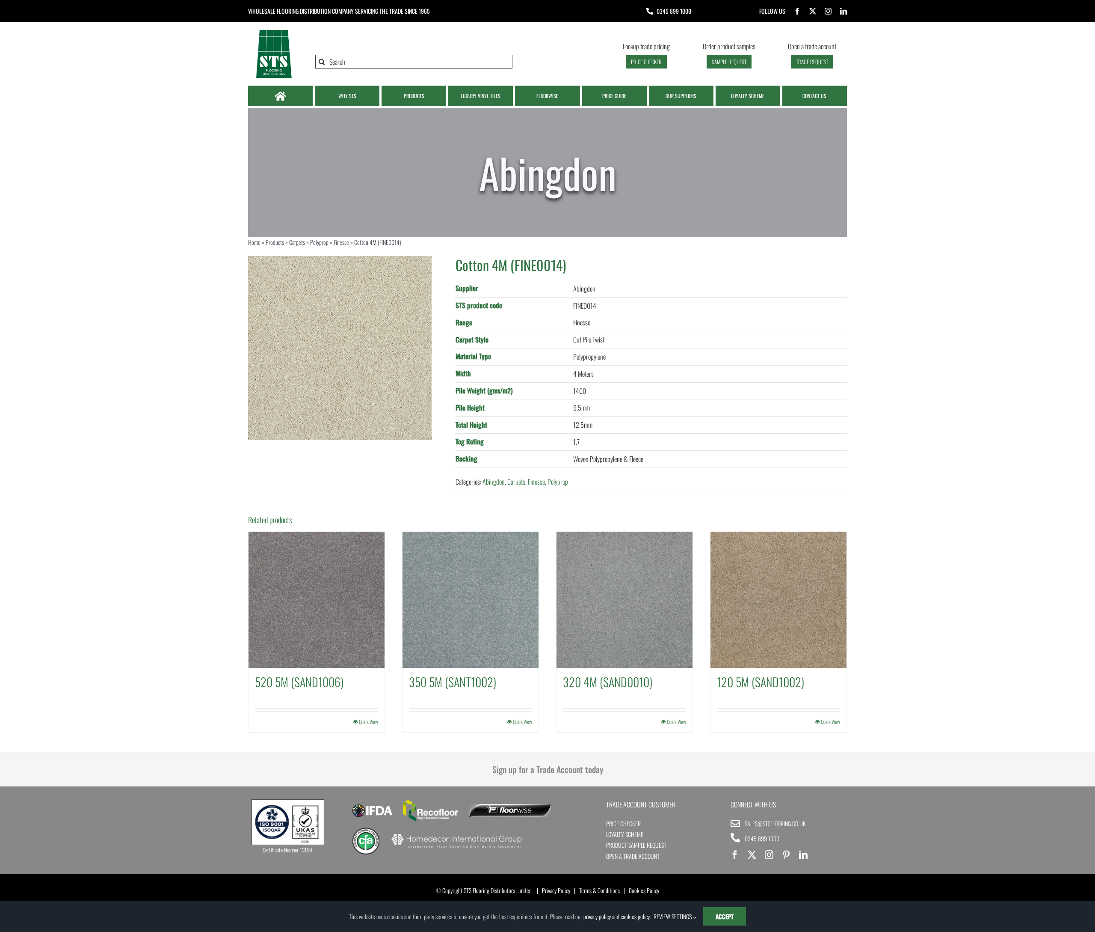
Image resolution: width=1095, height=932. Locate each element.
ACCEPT (725, 916)
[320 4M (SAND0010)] (624, 600)
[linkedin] (843, 11)
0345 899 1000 (674, 10)
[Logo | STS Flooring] (274, 32)
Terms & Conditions (599, 890)
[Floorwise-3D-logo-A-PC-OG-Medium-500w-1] (510, 807)
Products (275, 242)
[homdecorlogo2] (456, 835)
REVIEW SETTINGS (673, 916)
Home (254, 242)
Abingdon (493, 481)
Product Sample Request (636, 844)
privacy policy (597, 916)
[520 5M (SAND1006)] (317, 600)
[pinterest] (786, 855)
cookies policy (635, 916)
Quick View (368, 721)
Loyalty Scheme (624, 834)
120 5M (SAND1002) (760, 682)
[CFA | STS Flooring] (366, 830)
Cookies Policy (644, 890)
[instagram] (828, 11)
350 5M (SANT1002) (452, 682)
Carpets (297, 242)
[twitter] (812, 11)
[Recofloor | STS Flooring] (430, 803)
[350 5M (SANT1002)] (470, 600)
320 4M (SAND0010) (607, 682)
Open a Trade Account (633, 856)
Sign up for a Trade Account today (547, 769)
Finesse (341, 242)
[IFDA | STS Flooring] (372, 807)
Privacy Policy (556, 890)
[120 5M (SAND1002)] (778, 600)
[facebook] (797, 11)
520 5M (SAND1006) (299, 682)
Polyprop (319, 242)
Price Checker (623, 823)
